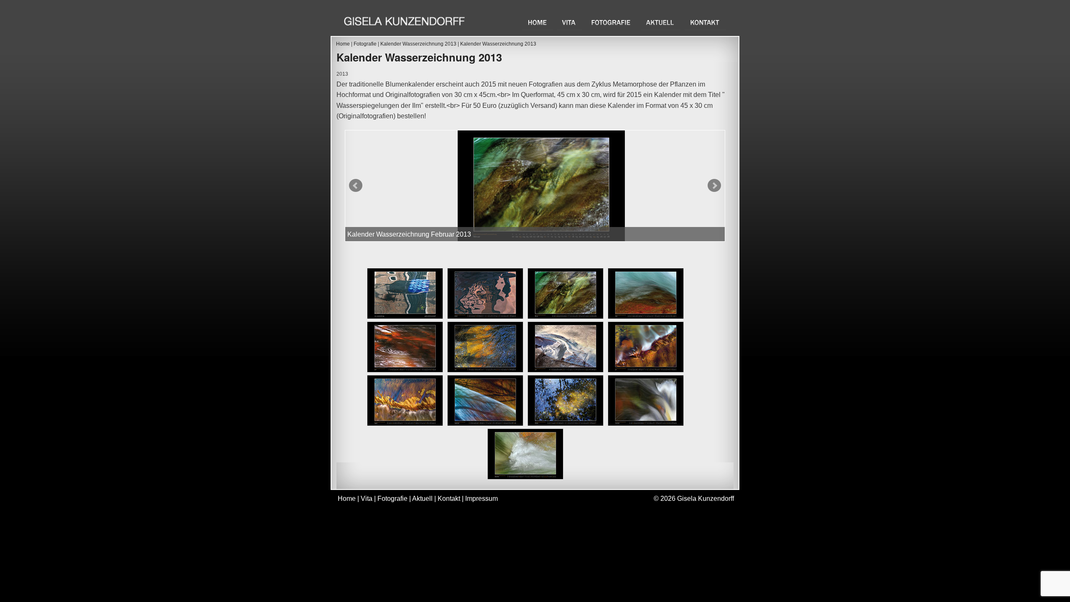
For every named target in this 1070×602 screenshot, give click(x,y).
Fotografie (611, 22)
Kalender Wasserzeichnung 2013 (418, 44)
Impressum (481, 498)
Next (714, 185)
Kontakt (705, 22)
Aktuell (660, 22)
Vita (569, 22)
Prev (355, 185)
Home (537, 22)
